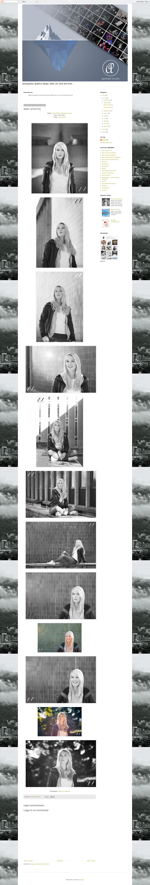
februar (106, 126)
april (105, 121)
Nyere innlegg (28, 861)
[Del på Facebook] (52, 797)
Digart (104, 168)
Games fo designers (108, 173)
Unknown (105, 140)
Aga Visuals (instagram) (109, 153)
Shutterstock (105, 188)
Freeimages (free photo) (109, 170)
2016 (104, 129)
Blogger (81, 879)
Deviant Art (105, 166)
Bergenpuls (105, 164)
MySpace (105, 186)
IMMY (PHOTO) (108, 105)
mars (105, 123)
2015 (104, 132)
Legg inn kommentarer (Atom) (40, 864)
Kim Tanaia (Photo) (116, 199)
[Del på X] (49, 797)
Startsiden (60, 861)
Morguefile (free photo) (109, 183)
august (106, 113)
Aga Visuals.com (107, 150)
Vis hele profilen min (106, 142)
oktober (106, 102)
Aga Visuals (62, 117)
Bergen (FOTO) (115, 209)
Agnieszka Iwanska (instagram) (111, 157)
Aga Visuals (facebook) (109, 155)
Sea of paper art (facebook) (110, 159)
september (107, 111)
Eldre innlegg (91, 861)
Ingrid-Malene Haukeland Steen (62, 113)
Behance (104, 162)
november (107, 100)
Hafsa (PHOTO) (108, 107)
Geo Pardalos (106, 175)
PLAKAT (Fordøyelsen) (115, 221)
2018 (104, 95)
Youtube (104, 190)
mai (105, 118)
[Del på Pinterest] (54, 797)
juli (105, 116)
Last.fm (104, 181)
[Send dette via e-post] (45, 797)
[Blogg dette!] (47, 797)
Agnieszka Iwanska (64, 791)
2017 (104, 98)
